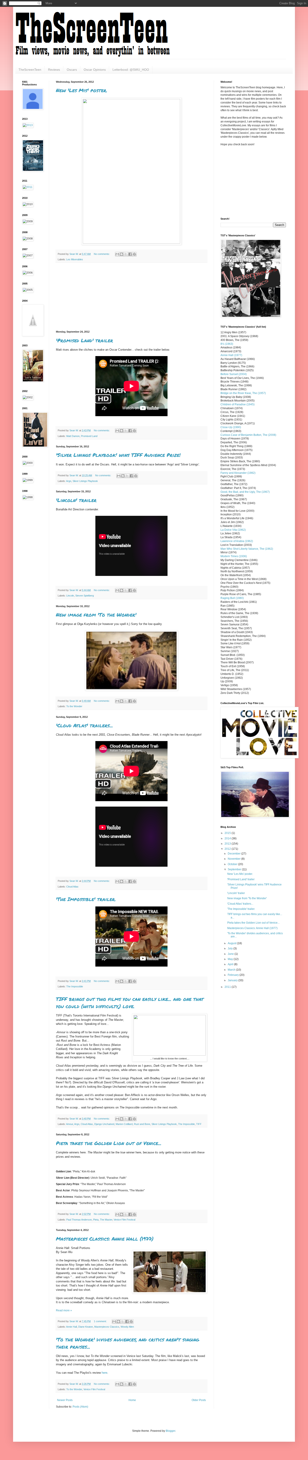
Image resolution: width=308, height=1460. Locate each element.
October (233, 864)
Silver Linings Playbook (85, 481)
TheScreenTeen (29, 69)
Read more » (64, 1310)
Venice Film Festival (124, 1219)
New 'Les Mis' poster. (81, 90)
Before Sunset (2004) (234, 374)
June (231, 953)
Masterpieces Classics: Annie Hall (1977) (105, 1238)
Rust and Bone (142, 1124)
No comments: (102, 254)
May (231, 959)
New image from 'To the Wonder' (96, 614)
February (233, 974)
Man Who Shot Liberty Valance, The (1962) (247, 548)
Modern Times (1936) (234, 556)
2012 (228, 848)
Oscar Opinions (95, 69)
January (233, 980)
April (231, 964)
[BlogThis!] (121, 254)
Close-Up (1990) (231, 427)
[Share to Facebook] (130, 254)
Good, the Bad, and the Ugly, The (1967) (245, 491)
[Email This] (117, 254)
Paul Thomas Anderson (79, 1219)
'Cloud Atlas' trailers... (84, 725)
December (234, 853)
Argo (68, 481)
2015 (228, 833)
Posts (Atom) (80, 1406)
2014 (228, 838)
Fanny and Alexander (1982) (238, 472)
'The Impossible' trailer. (86, 899)
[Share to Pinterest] (134, 254)
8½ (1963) (227, 343)
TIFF (199, 1124)
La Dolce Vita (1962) (233, 529)
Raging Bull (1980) (232, 598)
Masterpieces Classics (106, 1326)
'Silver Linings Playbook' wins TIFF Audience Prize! (118, 454)
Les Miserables (74, 259)
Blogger (170, 1430)
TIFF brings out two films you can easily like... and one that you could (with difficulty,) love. (130, 1002)
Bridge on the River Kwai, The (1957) (243, 393)
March (232, 969)
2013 (228, 843)
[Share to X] (126, 254)
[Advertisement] (131, 296)
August (232, 943)
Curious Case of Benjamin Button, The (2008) (248, 435)
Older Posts (199, 1400)
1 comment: (100, 1321)
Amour (69, 1124)
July (230, 948)
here (104, 1372)
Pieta (96, 1219)
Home (132, 1400)
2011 (228, 986)
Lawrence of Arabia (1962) (237, 541)
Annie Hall (71, 1326)
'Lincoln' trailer (76, 500)
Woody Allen (127, 1326)
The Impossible (74, 986)
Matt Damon (73, 436)
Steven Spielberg (84, 595)
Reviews (54, 69)
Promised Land (89, 436)
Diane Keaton (85, 1326)
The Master (106, 1219)
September (235, 869)
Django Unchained (104, 1124)
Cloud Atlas (72, 886)
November (234, 858)
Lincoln (70, 595)
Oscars (72, 69)
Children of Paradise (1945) (238, 404)
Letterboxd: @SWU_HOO (131, 69)
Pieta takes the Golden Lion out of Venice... (108, 1143)
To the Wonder (74, 706)
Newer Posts (65, 1400)
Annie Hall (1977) (231, 355)
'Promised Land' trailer (84, 340)
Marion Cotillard (124, 1124)
